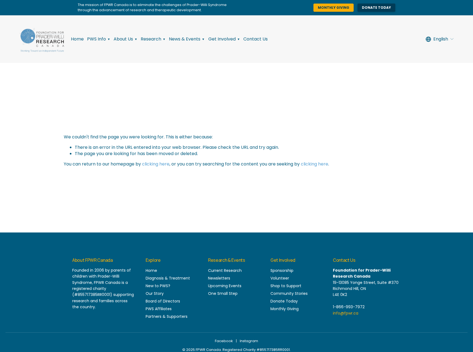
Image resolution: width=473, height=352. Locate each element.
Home (77, 39)
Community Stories (289, 293)
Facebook (224, 341)
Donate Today (376, 7)
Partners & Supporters (167, 316)
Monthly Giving (333, 7)
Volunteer (279, 278)
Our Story (155, 293)
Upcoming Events (224, 286)
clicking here (155, 164)
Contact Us (255, 39)
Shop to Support (285, 286)
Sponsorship (281, 270)
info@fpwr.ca (345, 313)
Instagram (249, 341)
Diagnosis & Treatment (168, 278)
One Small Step (223, 293)
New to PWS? (158, 286)
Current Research (225, 270)
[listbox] (440, 39)
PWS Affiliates (159, 309)
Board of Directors (163, 301)
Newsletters (219, 278)
